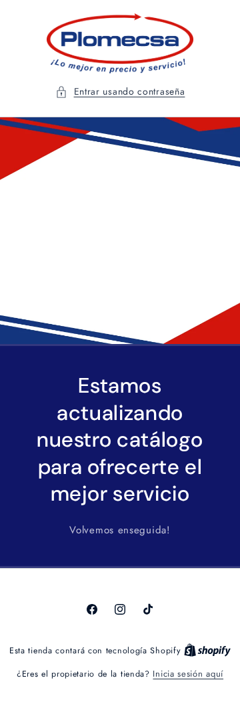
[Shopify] (207, 650)
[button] (120, 91)
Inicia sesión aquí (188, 673)
